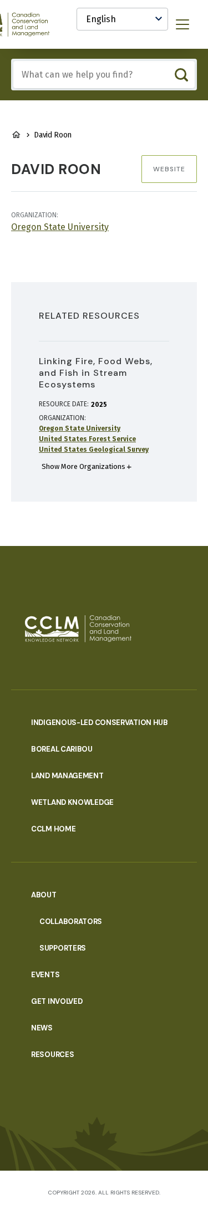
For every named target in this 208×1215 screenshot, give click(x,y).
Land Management (67, 775)
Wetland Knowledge (72, 802)
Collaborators (70, 921)
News (42, 1028)
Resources (52, 1054)
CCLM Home (53, 829)
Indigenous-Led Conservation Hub (99, 722)
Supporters (62, 948)
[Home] (78, 628)
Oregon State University (60, 227)
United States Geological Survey (94, 449)
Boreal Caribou (62, 749)
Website (169, 169)
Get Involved (56, 1001)
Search (181, 74)
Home (16, 135)
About (44, 895)
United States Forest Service (87, 439)
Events (45, 974)
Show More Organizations (83, 466)
